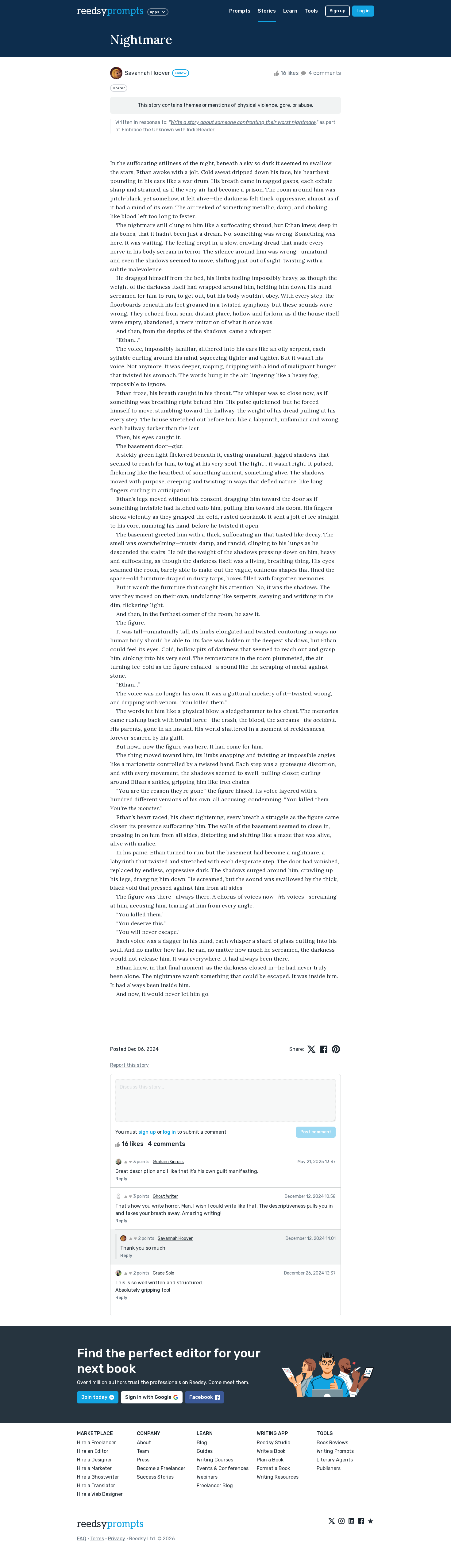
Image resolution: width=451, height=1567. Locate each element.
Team (143, 1451)
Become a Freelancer (161, 1468)
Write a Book (271, 1451)
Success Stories (155, 1477)
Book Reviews (332, 1442)
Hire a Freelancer (96, 1442)
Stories (267, 11)
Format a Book (273, 1468)
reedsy (110, 11)
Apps (154, 12)
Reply (121, 1179)
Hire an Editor (92, 1451)
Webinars (207, 1477)
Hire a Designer (94, 1460)
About (144, 1442)
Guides (205, 1451)
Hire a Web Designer (100, 1494)
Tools (311, 11)
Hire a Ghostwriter (98, 1477)
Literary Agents (335, 1460)
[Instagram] (341, 1521)
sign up (147, 1132)
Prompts (239, 11)
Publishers (329, 1468)
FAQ (81, 1539)
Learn (290, 11)
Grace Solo (163, 1273)
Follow (181, 73)
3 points (140, 1161)
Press (143, 1460)
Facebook (201, 1397)
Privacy (116, 1539)
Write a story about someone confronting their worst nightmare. (243, 122)
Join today (94, 1397)
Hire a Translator (96, 1485)
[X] (331, 1521)
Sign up (337, 11)
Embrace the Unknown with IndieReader (168, 130)
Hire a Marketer (94, 1468)
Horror (119, 88)
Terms (97, 1539)
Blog (202, 1442)
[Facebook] (361, 1521)
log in (169, 1132)
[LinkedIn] (351, 1521)
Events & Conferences (223, 1468)
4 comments (324, 73)
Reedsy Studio (273, 1442)
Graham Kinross (168, 1161)
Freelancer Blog (215, 1485)
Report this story (129, 1065)
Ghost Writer (165, 1196)
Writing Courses (215, 1460)
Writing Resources (278, 1477)
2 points (145, 1238)
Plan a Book (270, 1460)
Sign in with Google (148, 1397)
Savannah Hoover (175, 1238)
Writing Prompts (335, 1451)
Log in (363, 11)
